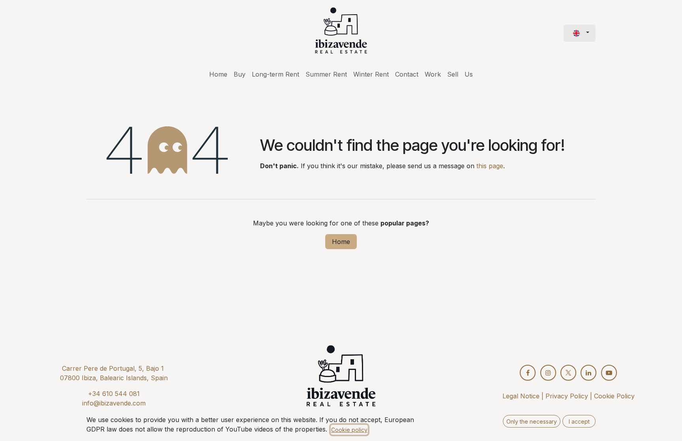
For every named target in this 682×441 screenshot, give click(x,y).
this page (489, 166)
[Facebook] (528, 373)
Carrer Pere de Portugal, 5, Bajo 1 (113, 368)
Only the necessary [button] (531, 421)
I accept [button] (579, 421)
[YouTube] (609, 373)
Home (341, 242)
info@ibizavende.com (114, 403)
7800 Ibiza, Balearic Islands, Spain (116, 378)
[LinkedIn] (588, 373)
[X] (568, 373)
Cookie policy (349, 429)
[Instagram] (548, 373)
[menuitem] (218, 74)
